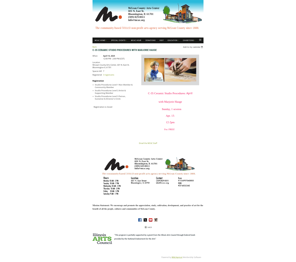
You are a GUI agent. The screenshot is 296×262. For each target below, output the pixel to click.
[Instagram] (156, 220)
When (95, 56)
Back (94, 47)
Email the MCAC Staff (148, 143)
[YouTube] (151, 220)
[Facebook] (140, 220)
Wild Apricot (177, 257)
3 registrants (108, 75)
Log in (150, 227)
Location (96, 62)
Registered (97, 75)
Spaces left (97, 71)
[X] (145, 220)
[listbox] (193, 47)
